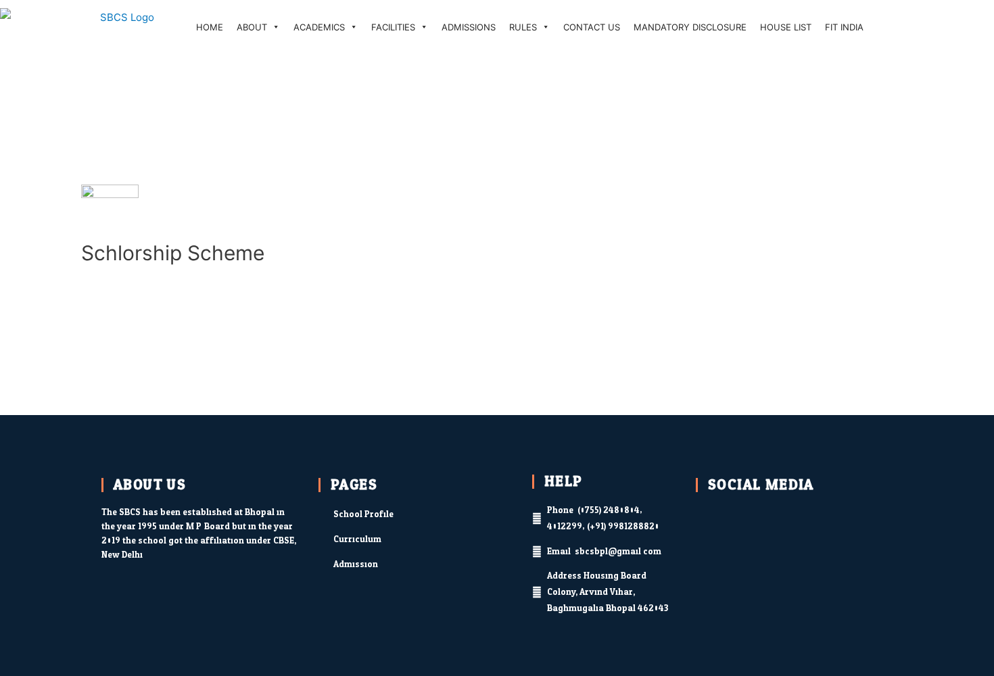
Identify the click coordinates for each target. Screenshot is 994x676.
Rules (523, 27)
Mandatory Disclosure (690, 27)
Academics (319, 27)
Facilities (393, 27)
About (252, 27)
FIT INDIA (844, 27)
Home (209, 27)
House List (785, 27)
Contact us (591, 27)
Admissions (469, 27)
